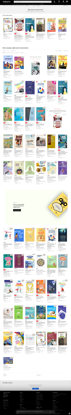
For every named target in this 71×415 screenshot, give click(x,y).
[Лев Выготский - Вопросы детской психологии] (62, 174)
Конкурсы (37, 403)
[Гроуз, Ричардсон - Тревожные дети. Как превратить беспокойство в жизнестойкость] (62, 267)
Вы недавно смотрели (8, 382)
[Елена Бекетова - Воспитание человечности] (51, 68)
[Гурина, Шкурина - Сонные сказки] (8, 363)
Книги (14, 4)
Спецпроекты (38, 404)
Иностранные (18, 4)
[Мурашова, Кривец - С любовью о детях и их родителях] (29, 293)
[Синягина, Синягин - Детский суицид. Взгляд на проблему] (7, 94)
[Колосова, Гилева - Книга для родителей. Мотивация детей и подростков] (8, 68)
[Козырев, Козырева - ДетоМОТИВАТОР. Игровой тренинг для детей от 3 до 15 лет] (19, 293)
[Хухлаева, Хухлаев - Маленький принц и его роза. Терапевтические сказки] (7, 345)
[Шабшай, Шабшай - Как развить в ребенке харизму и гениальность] (40, 293)
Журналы (21, 396)
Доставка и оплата (5, 5)
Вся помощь (55, 408)
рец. (12, 18)
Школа (25, 4)
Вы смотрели (55, 396)
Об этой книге (17, 210)
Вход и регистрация (56, 395)
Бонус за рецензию (23, 408)
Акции (21, 406)
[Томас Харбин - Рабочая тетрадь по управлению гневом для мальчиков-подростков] (30, 94)
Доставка (54, 404)
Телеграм (4, 408)
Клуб (39, 4)
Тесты (37, 400)
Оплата (54, 403)
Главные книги (22, 407)
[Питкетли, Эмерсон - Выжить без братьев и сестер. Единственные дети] (51, 94)
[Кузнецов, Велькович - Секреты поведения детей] (62, 293)
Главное (22, 4)
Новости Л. (38, 401)
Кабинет (54, 397)
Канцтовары (29, 4)
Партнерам (38, 408)
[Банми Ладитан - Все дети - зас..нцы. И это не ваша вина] (8, 31)
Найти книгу (36, 388)
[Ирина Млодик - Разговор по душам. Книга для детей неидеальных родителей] (8, 267)
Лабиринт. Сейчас (39, 393)
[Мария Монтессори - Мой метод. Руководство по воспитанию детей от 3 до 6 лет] (7, 120)
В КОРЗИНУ (5, 38)
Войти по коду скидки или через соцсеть (59, 393)
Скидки (22, 5)
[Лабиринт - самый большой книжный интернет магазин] (8, 1)
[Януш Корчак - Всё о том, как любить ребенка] (19, 267)
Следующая (38, 375)
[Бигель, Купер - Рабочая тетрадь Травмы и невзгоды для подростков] (40, 120)
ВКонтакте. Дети (6, 403)
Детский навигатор (39, 395)
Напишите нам (55, 407)
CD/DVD (21, 400)
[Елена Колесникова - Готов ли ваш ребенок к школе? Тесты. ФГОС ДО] (19, 68)
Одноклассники (6, 405)
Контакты (34, 5)
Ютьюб (4, 404)
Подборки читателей (39, 399)
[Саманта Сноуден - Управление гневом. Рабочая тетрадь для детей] (30, 267)
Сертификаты (11, 5)
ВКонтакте (5, 401)
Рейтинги (15, 5)
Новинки (19, 5)
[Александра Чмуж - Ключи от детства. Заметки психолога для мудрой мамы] (52, 174)
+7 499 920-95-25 (27, 5)
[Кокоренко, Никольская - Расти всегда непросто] (40, 267)
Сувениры (21, 401)
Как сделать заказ (56, 402)
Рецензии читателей (39, 396)
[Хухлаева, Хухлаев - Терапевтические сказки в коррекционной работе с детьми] (8, 293)
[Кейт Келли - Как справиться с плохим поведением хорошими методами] (62, 31)
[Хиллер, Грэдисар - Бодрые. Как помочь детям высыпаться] (30, 241)
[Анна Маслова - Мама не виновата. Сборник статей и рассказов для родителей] (62, 68)
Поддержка (38, 5)
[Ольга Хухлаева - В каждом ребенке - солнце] (7, 174)
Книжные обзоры (39, 397)
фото (23, 57)
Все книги (21, 393)
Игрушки (33, 4)
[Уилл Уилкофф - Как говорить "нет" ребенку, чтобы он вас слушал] (51, 31)
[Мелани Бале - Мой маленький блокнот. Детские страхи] (19, 241)
